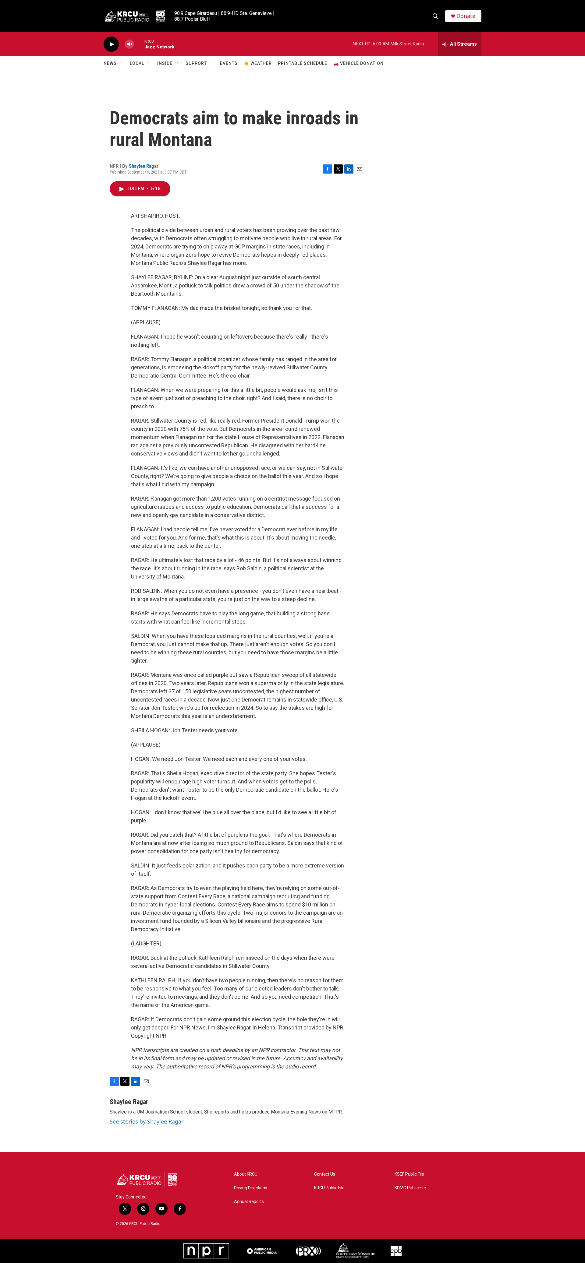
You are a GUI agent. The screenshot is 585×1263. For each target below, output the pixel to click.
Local (137, 63)
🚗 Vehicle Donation (358, 63)
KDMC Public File (410, 1188)
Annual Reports (249, 1201)
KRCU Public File (329, 1188)
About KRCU (245, 1174)
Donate (465, 16)
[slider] (139, 44)
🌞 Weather (258, 63)
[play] (111, 44)
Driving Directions (250, 1188)
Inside (164, 63)
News (110, 63)
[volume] (129, 44)
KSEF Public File (409, 1174)
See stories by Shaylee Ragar (146, 1121)
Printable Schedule (302, 63)
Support (196, 63)
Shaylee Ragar (143, 166)
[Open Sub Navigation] (121, 63)
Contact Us (324, 1174)
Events (229, 63)
